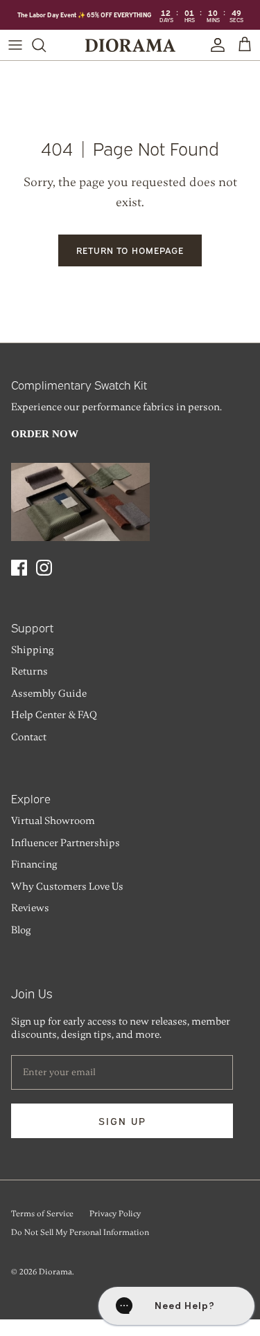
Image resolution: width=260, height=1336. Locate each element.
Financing (34, 864)
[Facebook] (19, 568)
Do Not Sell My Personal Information (80, 1232)
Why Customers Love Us (67, 886)
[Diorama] (130, 45)
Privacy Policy (115, 1213)
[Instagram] (44, 568)
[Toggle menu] (15, 45)
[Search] (46, 45)
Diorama (55, 1271)
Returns (29, 671)
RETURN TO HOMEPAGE (130, 250)
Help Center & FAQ (54, 714)
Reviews (30, 908)
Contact (28, 737)
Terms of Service (42, 1213)
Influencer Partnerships (65, 842)
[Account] (214, 45)
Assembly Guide (49, 693)
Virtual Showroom (53, 820)
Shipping (32, 649)
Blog (21, 930)
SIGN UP (122, 1120)
